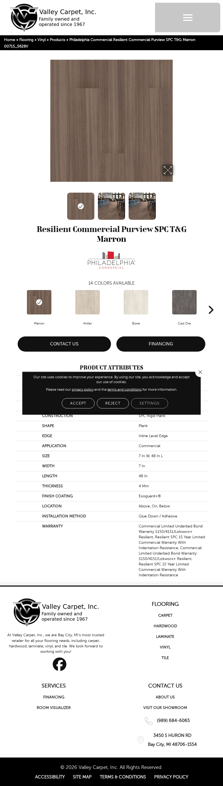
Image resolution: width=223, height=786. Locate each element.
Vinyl (42, 40)
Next (176, 203)
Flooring (26, 40)
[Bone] (136, 302)
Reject (112, 403)
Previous (46, 203)
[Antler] (87, 302)
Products (57, 40)
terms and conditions (124, 389)
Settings (150, 403)
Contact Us (64, 344)
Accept (78, 403)
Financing (161, 344)
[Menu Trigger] (187, 17)
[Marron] (39, 302)
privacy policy (83, 389)
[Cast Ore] (184, 302)
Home (9, 40)
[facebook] (59, 664)
